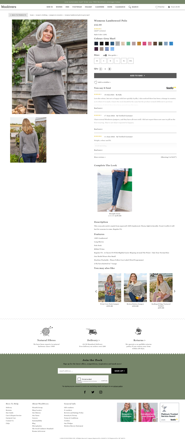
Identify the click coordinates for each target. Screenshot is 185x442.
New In (50, 7)
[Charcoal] (101, 43)
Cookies (67, 421)
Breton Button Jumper (135, 304)
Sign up (119, 371)
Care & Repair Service (14, 415)
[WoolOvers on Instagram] (100, 391)
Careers (35, 418)
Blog (33, 423)
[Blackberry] (96, 49)
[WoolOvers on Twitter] (92, 391)
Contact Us (10, 421)
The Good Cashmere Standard (42, 428)
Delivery (9, 407)
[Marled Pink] (134, 43)
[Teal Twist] (112, 43)
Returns (9, 410)
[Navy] (96, 43)
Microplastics (37, 426)
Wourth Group (37, 407)
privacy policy (117, 386)
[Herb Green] (160, 43)
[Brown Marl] (155, 43)
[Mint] (128, 43)
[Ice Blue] (166, 43)
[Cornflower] (112, 49)
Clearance (120, 7)
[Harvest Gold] (139, 43)
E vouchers (68, 410)
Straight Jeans (114, 214)
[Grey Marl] (117, 43)
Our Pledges (68, 423)
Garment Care (11, 418)
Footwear (77, 7)
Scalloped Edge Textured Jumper (161, 305)
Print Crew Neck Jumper (109, 304)
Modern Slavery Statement (73, 426)
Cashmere (99, 7)
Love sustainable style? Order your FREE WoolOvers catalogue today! (92, 2)
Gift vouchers (69, 407)
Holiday (88, 7)
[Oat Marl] (101, 49)
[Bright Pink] (144, 43)
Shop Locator (37, 410)
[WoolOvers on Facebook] (84, 391)
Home (109, 7)
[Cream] (123, 43)
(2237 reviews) (100, 31)
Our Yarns (35, 415)
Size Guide (9, 413)
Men (67, 7)
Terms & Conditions (71, 418)
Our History (36, 413)
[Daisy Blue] (107, 49)
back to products (19, 15)
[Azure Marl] (171, 43)
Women (59, 7)
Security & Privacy (70, 415)
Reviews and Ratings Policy (74, 413)
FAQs (8, 423)
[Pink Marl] (150, 43)
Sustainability (37, 421)
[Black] (107, 43)
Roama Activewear (38, 431)
